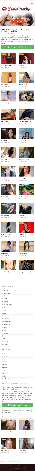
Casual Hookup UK (15, 468)
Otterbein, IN (5, 68)
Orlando (4, 367)
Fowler (4, 307)
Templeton (5, 290)
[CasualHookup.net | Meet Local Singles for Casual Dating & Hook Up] (16, 8)
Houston (5, 373)
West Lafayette (7, 304)
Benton (14, 462)
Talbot (4, 310)
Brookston (5, 319)
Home (3, 462)
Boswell (4, 313)
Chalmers (5, 333)
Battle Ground (6, 321)
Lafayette (5, 316)
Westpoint (5, 301)
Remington (5, 336)
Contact (23, 468)
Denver (4, 362)
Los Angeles (6, 359)
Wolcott (4, 327)
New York (5, 356)
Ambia (4, 339)
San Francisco (6, 379)
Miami (4, 353)
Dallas (4, 376)
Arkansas (8, 462)
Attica (4, 330)
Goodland (5, 344)
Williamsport (6, 324)
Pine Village (5, 299)
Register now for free (18, 47)
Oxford (4, 296)
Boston (4, 364)
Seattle (4, 370)
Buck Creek (5, 341)
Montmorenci (6, 293)
